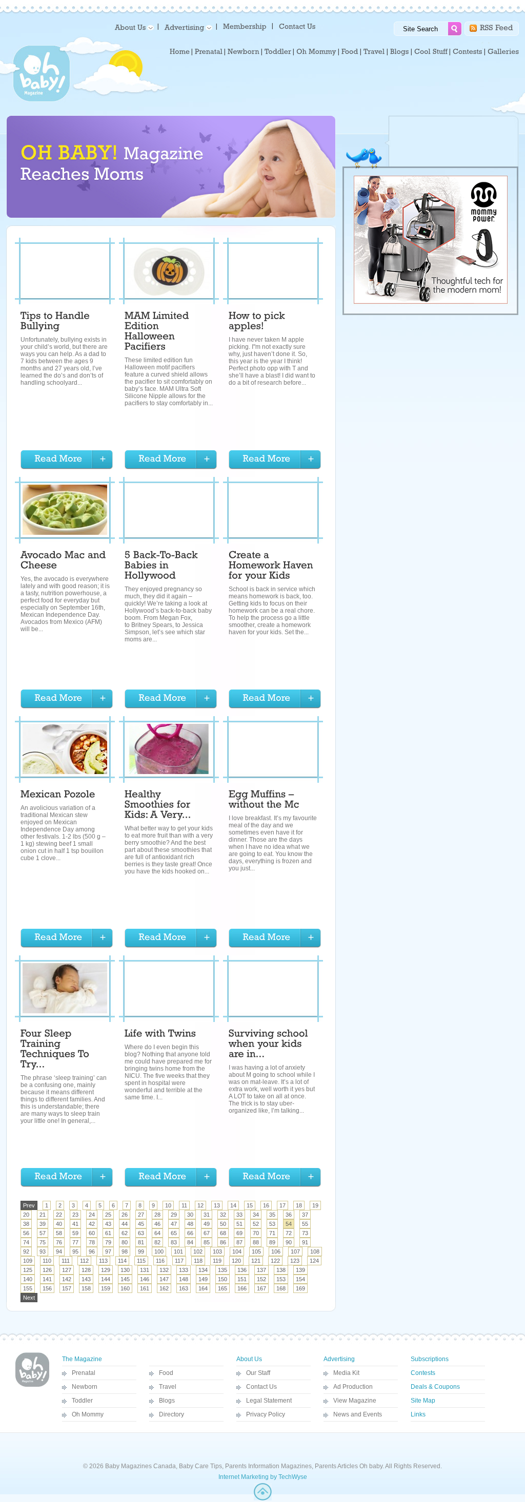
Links (418, 1414)
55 (305, 1224)
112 (84, 1261)
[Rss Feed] (496, 27)
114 (122, 1261)
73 (305, 1233)
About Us (249, 1359)
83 (174, 1242)
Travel (167, 1386)
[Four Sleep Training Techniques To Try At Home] (56, 1050)
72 (289, 1233)
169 (300, 1288)
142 (66, 1279)
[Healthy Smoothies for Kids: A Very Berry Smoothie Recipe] (159, 805)
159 (105, 1288)
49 (207, 1224)
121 (255, 1261)
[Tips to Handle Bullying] (56, 322)
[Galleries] (503, 51)
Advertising (339, 1359)
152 (261, 1279)
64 (157, 1233)
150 (222, 1279)
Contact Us (261, 1386)
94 (59, 1251)
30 (190, 1215)
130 (125, 1270)
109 (27, 1261)
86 (223, 1242)
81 (141, 1242)
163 (183, 1288)
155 (27, 1288)
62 (125, 1233)
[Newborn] (243, 51)
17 (282, 1205)
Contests (423, 1372)
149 (203, 1279)
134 (203, 1270)
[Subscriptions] (245, 26)
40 (59, 1224)
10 (168, 1205)
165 (222, 1288)
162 (164, 1288)
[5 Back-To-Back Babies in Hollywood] (162, 566)
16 (266, 1205)
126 (47, 1270)
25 (108, 1215)
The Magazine (82, 1359)
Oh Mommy (88, 1414)
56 (26, 1233)
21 (42, 1215)
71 (272, 1233)
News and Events (357, 1414)
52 (256, 1224)
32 (223, 1215)
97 (108, 1251)
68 (223, 1233)
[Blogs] (399, 51)
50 (223, 1224)
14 (233, 1205)
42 (92, 1224)
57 (42, 1233)
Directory (171, 1414)
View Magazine (354, 1400)
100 (159, 1251)
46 (157, 1224)
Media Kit (346, 1372)
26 (125, 1215)
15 (250, 1205)
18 (299, 1205)
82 (157, 1242)
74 (26, 1242)
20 (26, 1215)
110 (47, 1261)
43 (108, 1224)
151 (242, 1279)
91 (305, 1242)
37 (305, 1215)
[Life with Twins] (160, 1035)
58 (59, 1233)
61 (108, 1233)
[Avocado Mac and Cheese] (65, 561)
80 (125, 1242)
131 (144, 1270)
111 (66, 1261)
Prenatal (83, 1372)
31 (207, 1215)
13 (217, 1205)
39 (42, 1224)
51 (239, 1224)
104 (236, 1251)
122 (275, 1261)
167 (261, 1288)
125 (27, 1270)
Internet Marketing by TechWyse (262, 1476)
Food (166, 1372)
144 (105, 1279)
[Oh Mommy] (316, 51)
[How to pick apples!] (258, 322)
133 (183, 1270)
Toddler (82, 1400)
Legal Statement (269, 1400)
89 (272, 1242)
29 (174, 1215)
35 (272, 1215)
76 (59, 1242)
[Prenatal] (209, 51)
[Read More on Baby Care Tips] (67, 459)
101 (178, 1251)
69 (239, 1233)
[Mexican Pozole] (58, 795)
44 (125, 1224)
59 (75, 1233)
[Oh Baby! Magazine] (41, 99)
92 (26, 1251)
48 (190, 1224)
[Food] (349, 51)
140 (27, 1279)
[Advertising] (187, 27)
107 (295, 1251)
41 (75, 1224)
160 (125, 1288)
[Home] (180, 51)
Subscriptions (430, 1359)
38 (26, 1224)
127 (66, 1270)
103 (217, 1251)
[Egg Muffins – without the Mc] (264, 800)
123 (294, 1261)
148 (183, 1279)
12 (200, 1205)
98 (125, 1251)
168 (281, 1288)
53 (272, 1224)
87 (239, 1242)
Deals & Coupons (435, 1386)
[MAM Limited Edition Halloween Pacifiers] (158, 332)
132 (164, 1270)
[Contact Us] (298, 26)
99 (141, 1251)
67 (207, 1233)
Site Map (423, 1400)
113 (103, 1261)
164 (203, 1288)
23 (75, 1215)
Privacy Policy (265, 1414)
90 (289, 1242)
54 (289, 1224)
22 (59, 1215)
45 (141, 1224)
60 (92, 1233)
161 (144, 1288)
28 (157, 1215)
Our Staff (258, 1372)
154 (300, 1279)
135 (222, 1270)
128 (86, 1270)
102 (198, 1251)
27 (141, 1215)
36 (289, 1215)
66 (190, 1233)
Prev (29, 1205)
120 (236, 1261)
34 (256, 1215)
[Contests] (467, 51)
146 (144, 1279)
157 (66, 1288)
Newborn (84, 1386)
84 (190, 1242)
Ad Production (353, 1386)
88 (256, 1242)
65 (174, 1233)
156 (47, 1288)
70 (256, 1233)
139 (300, 1270)
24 (92, 1215)
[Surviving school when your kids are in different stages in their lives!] (270, 1045)
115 (141, 1261)
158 (86, 1288)
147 (164, 1279)
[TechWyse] (263, 1498)
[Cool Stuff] (431, 51)
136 (242, 1270)
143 (86, 1279)
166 (242, 1288)
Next (29, 1298)
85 (207, 1242)
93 (42, 1251)
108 (314, 1251)
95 (75, 1251)
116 (160, 1261)
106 (275, 1251)
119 (217, 1261)
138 (281, 1270)
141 (47, 1279)
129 (105, 1270)
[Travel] (374, 51)
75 (42, 1242)
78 (92, 1242)
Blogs (167, 1400)
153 (281, 1279)
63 (141, 1233)
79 (108, 1242)
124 (314, 1261)
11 (184, 1205)
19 (315, 1205)
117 (179, 1261)
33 (239, 1215)
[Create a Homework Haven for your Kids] (272, 566)
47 (174, 1224)
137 (261, 1270)
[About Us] (132, 27)
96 (92, 1251)
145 (125, 1279)
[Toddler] (278, 51)
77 (75, 1242)
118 (198, 1261)
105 (256, 1251)
